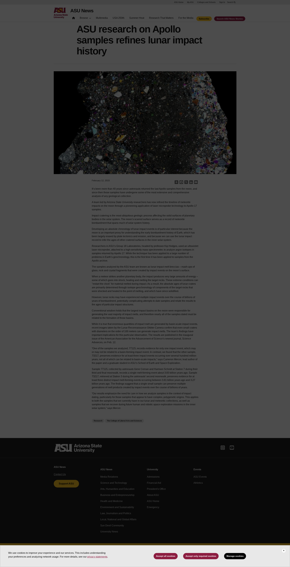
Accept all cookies (165, 556)
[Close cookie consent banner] (284, 551)
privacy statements (97, 556)
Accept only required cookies (201, 556)
